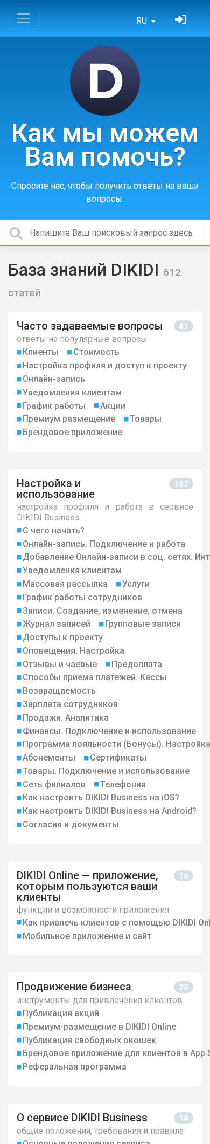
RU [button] (142, 21)
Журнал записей (56, 624)
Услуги (136, 584)
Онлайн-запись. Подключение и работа (104, 544)
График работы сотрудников (82, 597)
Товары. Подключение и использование (106, 771)
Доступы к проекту (63, 637)
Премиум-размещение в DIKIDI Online (99, 1027)
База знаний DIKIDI (85, 269)
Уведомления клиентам (72, 392)
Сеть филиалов (54, 784)
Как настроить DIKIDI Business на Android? (110, 811)
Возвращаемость (59, 691)
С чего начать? (54, 530)
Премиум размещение (69, 419)
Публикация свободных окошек (89, 1040)
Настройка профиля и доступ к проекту (105, 365)
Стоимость (96, 352)
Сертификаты (118, 757)
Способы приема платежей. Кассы (95, 677)
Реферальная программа (75, 1066)
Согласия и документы (71, 824)
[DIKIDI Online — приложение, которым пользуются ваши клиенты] (105, 908)
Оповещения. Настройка (73, 651)
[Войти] (182, 21)
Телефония (123, 784)
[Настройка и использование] (105, 656)
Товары (146, 419)
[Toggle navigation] (24, 18)
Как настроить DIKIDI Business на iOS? (101, 797)
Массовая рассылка (65, 584)
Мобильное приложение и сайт (87, 936)
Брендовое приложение (72, 432)
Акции (112, 406)
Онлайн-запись (54, 379)
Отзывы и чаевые (60, 664)
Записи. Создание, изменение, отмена (103, 611)
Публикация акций (61, 1013)
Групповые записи (143, 624)
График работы (54, 406)
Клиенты (41, 352)
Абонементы (49, 757)
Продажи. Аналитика (66, 718)
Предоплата (136, 664)
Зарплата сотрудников (70, 704)
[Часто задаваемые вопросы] (105, 382)
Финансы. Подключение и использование (109, 731)
